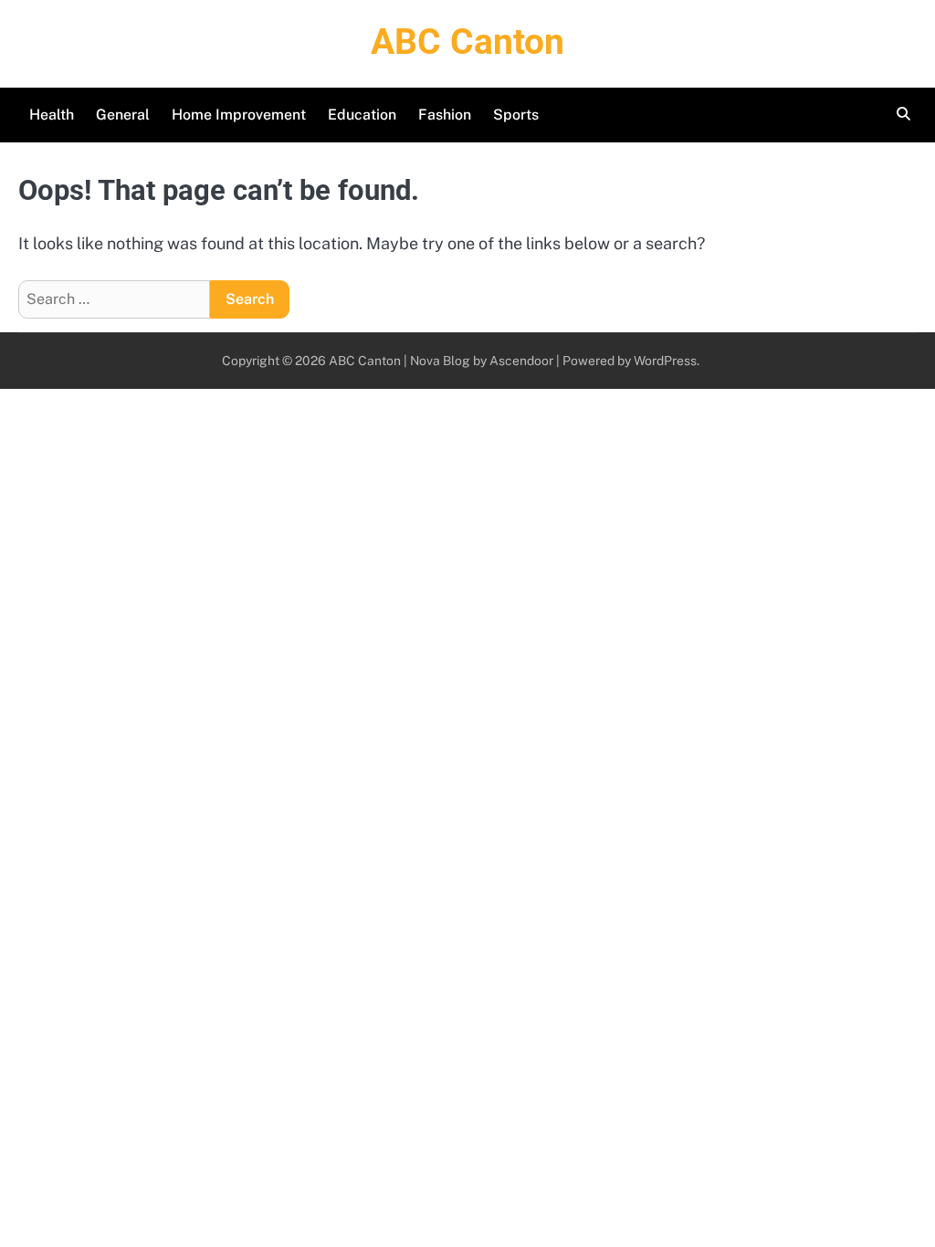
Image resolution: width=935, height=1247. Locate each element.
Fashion (444, 114)
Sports (516, 114)
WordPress (665, 360)
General (123, 114)
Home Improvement (239, 114)
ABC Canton (467, 42)
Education (362, 114)
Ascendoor (521, 360)
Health (51, 114)
